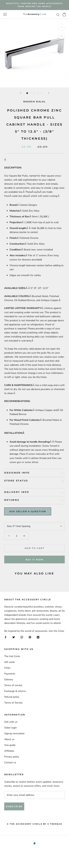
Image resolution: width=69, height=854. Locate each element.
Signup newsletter (14, 733)
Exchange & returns (15, 691)
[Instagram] (22, 637)
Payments (9, 673)
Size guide (9, 745)
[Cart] (64, 14)
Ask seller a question (27, 511)
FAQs (7, 668)
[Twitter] (13, 637)
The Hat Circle (12, 656)
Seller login (10, 727)
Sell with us (11, 722)
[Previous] (20, 93)
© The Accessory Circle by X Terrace (34, 824)
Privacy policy (11, 756)
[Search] (58, 14)
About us (9, 739)
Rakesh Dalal (34, 101)
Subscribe (14, 806)
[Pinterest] (30, 637)
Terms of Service (13, 702)
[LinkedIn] (38, 637)
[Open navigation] (5, 14)
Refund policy (11, 697)
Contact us (10, 762)
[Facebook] (5, 637)
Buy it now (35, 559)
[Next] (48, 93)
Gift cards (9, 662)
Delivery (8, 679)
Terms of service (13, 685)
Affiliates (9, 751)
